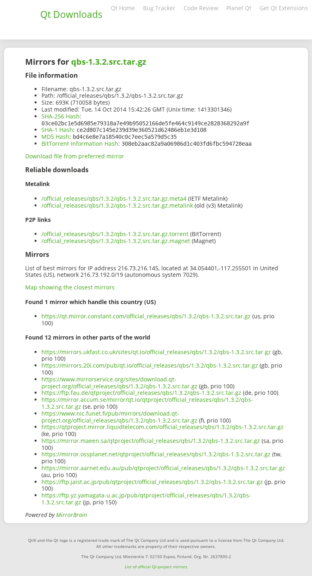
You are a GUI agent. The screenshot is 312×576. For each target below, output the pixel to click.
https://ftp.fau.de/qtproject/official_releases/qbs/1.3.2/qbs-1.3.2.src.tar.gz (141, 392)
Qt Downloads (71, 14)
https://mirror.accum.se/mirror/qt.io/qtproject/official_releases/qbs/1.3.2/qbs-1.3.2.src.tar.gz (147, 403)
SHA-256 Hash (60, 116)
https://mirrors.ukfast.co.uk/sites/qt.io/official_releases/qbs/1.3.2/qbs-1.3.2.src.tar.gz (156, 352)
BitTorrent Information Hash (79, 143)
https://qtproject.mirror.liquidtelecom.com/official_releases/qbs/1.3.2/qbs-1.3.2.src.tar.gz (162, 427)
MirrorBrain (71, 515)
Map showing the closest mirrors (70, 287)
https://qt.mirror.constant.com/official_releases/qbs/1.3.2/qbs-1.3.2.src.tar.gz (146, 316)
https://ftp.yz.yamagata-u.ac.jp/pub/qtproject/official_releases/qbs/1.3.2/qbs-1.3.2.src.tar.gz (146, 498)
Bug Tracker (159, 8)
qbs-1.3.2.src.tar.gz (108, 61)
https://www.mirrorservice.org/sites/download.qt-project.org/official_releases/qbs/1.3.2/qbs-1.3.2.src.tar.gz (119, 382)
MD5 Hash (55, 136)
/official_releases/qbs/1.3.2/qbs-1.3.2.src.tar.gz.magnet (115, 241)
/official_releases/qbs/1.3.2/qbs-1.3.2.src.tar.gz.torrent (114, 234)
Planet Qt (238, 8)
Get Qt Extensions (284, 8)
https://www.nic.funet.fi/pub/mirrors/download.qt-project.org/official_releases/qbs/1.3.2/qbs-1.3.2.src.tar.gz (119, 417)
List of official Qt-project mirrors (156, 566)
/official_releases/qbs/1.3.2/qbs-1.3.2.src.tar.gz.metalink (117, 205)
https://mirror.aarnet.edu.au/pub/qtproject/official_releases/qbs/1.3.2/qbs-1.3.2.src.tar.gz (163, 468)
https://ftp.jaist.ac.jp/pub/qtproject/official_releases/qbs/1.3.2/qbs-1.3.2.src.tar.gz (152, 482)
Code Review (201, 8)
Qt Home (123, 8)
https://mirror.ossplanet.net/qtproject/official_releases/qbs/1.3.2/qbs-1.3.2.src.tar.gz (156, 454)
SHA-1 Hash (57, 130)
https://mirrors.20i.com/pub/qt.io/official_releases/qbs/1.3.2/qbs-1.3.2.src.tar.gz (149, 365)
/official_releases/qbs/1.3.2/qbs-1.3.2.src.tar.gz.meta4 (113, 198)
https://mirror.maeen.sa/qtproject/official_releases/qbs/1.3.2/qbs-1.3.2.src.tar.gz (150, 441)
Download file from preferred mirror (74, 156)
